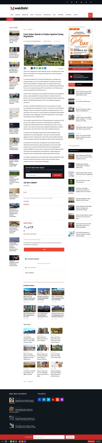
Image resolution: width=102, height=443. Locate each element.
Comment (26, 204)
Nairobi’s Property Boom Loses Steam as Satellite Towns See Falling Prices (29, 356)
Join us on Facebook (31, 267)
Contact (98, 441)
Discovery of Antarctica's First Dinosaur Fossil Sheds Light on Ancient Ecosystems (14, 212)
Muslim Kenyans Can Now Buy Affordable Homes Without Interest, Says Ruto (42, 356)
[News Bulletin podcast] (91, 2)
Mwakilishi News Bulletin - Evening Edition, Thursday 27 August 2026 (83, 165)
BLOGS (54, 14)
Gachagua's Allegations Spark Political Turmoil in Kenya (83, 199)
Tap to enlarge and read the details (81, 65)
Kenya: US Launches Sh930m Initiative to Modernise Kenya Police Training (83, 137)
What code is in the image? (30, 234)
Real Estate (30, 29)
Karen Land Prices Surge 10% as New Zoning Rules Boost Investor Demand (56, 339)
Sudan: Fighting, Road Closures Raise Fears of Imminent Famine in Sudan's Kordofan (84, 157)
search (90, 15)
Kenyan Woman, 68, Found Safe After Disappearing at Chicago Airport (13, 146)
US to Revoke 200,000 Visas (83, 101)
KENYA (32, 14)
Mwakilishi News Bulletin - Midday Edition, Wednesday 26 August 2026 (14, 163)
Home (12, 14)
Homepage (26, 201)
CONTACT (76, 14)
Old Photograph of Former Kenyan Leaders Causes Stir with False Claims (14, 39)
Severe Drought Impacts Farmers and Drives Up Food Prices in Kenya (84, 216)
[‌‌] (67, 2)
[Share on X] (8, 441)
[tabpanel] (80, 113)
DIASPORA (18, 14)
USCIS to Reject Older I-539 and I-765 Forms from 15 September (84, 173)
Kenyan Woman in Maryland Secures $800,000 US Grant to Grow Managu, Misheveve (21, 402)
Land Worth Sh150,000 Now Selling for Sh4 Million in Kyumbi (29, 372)
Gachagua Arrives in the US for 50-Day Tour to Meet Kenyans (14, 101)
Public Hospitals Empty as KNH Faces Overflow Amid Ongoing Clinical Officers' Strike (84, 93)
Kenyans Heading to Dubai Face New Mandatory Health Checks (14, 70)
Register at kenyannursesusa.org (80, 68)
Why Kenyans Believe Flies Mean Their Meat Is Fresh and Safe (84, 128)
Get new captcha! (24, 230)
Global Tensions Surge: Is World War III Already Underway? (23, 19)
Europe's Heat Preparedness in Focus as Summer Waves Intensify (14, 55)
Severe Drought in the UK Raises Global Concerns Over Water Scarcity (14, 230)
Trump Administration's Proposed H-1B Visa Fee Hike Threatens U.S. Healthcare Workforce (58, 19)
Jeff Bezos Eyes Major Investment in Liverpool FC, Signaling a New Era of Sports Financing (79, 191)
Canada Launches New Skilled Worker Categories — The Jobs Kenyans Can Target (84, 119)
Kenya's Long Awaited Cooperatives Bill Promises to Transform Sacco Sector (14, 179)
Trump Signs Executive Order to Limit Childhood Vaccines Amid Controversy (13, 246)
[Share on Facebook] (6, 441)
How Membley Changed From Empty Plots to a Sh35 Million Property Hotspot (29, 339)
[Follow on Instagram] (20, 441)
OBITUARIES (60, 14)
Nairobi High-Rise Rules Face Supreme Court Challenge (42, 338)
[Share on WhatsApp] (11, 441)
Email (25, 192)
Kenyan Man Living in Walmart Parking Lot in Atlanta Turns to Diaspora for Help (25, 426)
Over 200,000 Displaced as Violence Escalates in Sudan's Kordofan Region (83, 234)
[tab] (71, 84)
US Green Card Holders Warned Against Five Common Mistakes (13, 85)
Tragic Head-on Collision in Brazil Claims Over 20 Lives (14, 116)
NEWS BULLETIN (47, 14)
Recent (72, 84)
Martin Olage (48, 41)
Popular (79, 84)
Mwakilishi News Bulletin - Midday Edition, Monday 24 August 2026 (14, 131)
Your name (26, 185)
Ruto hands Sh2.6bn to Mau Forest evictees (83, 181)
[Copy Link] (16, 441)
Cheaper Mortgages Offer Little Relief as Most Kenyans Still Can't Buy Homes (56, 373)
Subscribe (57, 175)
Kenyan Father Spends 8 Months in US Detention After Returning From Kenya (25, 419)
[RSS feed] (86, 2)
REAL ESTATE (38, 14)
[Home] (19, 8)
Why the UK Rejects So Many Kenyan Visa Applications (83, 110)
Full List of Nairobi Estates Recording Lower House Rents (56, 355)
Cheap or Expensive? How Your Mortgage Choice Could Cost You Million (43, 373)
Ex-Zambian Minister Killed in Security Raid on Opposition (13, 196)
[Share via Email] (14, 441)
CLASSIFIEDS (68, 14)
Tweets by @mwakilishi (73, 145)
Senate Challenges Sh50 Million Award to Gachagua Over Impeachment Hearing (84, 208)
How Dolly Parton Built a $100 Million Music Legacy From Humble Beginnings (83, 225)
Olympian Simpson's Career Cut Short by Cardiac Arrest (14, 263)
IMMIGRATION (25, 14)
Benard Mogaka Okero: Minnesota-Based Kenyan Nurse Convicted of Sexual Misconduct (21, 411)
